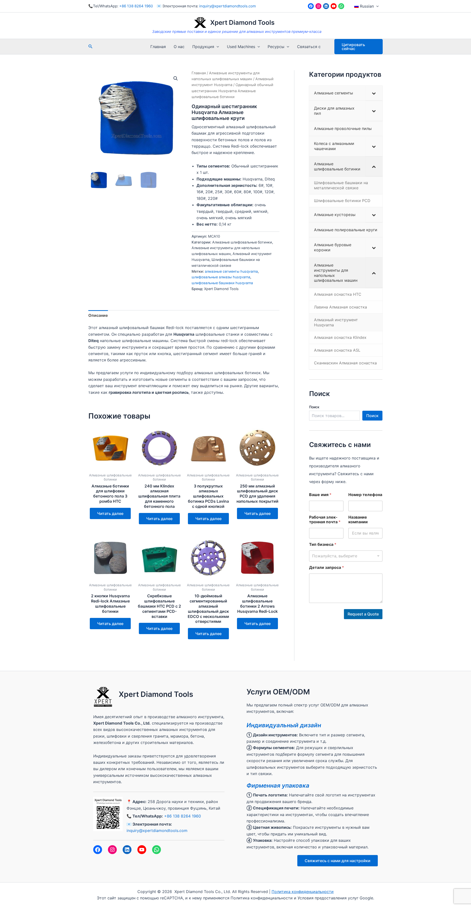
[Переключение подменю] (373, 93)
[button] (175, 78)
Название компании (358, 519)
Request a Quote (363, 614)
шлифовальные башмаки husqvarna (222, 283)
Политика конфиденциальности (303, 891)
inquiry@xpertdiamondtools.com (227, 6)
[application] (376, 6)
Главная (158, 46)
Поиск (314, 407)
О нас (179, 46)
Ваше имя (320, 494)
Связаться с (309, 46)
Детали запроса (326, 567)
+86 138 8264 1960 (136, 6)
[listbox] (345, 556)
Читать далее (110, 513)
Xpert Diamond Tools (242, 22)
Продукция (203, 46)
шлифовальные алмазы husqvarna (221, 277)
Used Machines (241, 46)
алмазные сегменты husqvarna (231, 271)
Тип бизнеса (322, 544)
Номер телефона (365, 494)
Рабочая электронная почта (324, 519)
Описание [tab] (98, 315)
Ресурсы (276, 46)
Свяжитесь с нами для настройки (337, 860)
